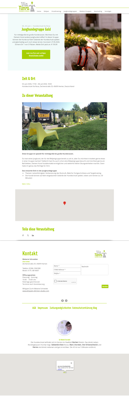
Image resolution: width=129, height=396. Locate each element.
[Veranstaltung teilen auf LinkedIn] (33, 235)
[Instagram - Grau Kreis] (66, 300)
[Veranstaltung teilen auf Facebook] (23, 235)
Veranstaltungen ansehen (36, 55)
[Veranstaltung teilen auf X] (28, 235)
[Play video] (64, 126)
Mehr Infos (26, 184)
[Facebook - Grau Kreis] (62, 300)
